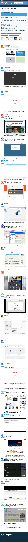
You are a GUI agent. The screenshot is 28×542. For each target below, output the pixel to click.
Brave (5, 181)
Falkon (5, 294)
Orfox (5, 340)
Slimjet (5, 391)
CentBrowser (7, 435)
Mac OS (2, 0)
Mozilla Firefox (7, 45)
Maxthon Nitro (7, 503)
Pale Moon (6, 138)
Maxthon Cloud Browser (9, 160)
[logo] (6, 3)
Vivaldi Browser (7, 115)
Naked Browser (7, 458)
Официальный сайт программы (7, 10)
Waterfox (6, 203)
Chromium (6, 91)
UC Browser (6, 271)
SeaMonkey (6, 225)
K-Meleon (6, 315)
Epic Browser (7, 481)
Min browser (6, 414)
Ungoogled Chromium (8, 363)
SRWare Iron (6, 247)
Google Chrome (7, 67)
